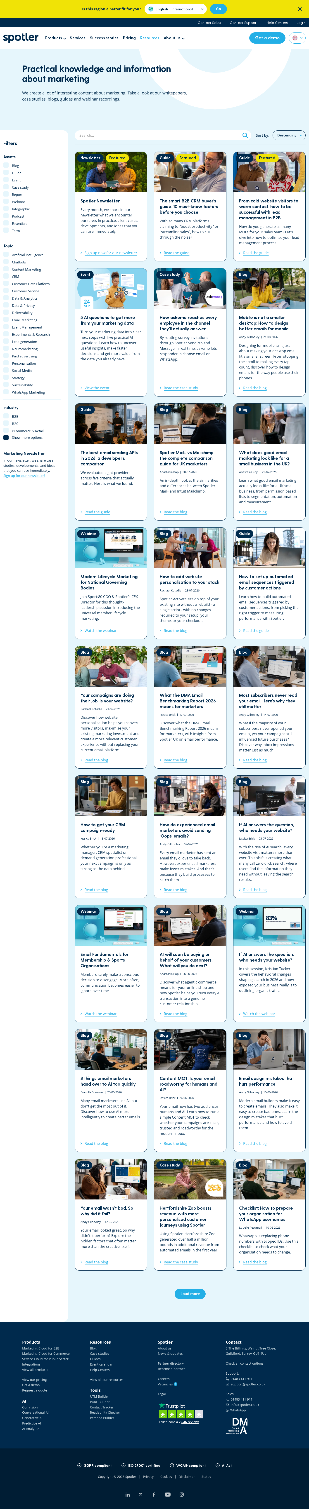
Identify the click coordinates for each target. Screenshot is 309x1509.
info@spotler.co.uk (244, 1405)
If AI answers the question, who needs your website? (269, 837)
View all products (35, 1370)
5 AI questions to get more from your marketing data (111, 332)
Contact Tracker (102, 1407)
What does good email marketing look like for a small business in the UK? (269, 462)
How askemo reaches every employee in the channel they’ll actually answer (190, 332)
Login (301, 22)
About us (164, 1348)
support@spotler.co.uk (247, 1384)
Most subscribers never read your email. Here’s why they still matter (269, 707)
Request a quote (34, 1390)
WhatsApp (237, 1410)
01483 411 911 (240, 1379)
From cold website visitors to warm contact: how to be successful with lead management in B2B (269, 206)
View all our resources (107, 1380)
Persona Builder (102, 1418)
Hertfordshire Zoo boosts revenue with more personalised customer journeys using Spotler (190, 1215)
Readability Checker (105, 1412)
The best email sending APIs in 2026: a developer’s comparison (111, 462)
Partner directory (171, 1363)
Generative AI (32, 1418)
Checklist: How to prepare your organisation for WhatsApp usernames (269, 1215)
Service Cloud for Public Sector (45, 1359)
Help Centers (277, 22)
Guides (95, 1359)
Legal (162, 1394)
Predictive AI (31, 1423)
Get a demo (31, 1385)
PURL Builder (100, 1402)
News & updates (170, 1353)
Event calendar (101, 1364)
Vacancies (167, 1384)
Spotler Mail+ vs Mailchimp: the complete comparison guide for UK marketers (190, 462)
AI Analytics (31, 1429)
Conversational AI (35, 1412)
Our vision (30, 1407)
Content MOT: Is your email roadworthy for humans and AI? (190, 1090)
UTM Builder (99, 1396)
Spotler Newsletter (111, 206)
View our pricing (34, 1380)
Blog (93, 1348)
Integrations (31, 1364)
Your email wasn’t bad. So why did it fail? (111, 1215)
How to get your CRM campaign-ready (111, 837)
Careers (164, 1379)
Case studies (99, 1353)
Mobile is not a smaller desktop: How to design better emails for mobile (269, 332)
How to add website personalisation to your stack (190, 583)
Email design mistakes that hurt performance (269, 1090)
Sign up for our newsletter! (24, 475)
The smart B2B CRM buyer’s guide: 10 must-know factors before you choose (190, 206)
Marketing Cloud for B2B (40, 1348)
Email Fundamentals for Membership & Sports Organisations (111, 963)
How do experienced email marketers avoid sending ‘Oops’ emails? (190, 837)
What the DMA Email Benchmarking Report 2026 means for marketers (190, 707)
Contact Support (244, 22)
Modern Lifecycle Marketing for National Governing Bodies (111, 583)
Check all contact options (245, 1363)
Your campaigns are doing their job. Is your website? (111, 707)
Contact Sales (209, 22)
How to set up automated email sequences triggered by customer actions (269, 583)
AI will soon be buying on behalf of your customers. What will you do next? (190, 963)
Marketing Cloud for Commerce (46, 1353)
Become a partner (171, 1369)
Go (218, 8)
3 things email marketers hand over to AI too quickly (111, 1090)
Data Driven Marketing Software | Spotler (20, 38)
